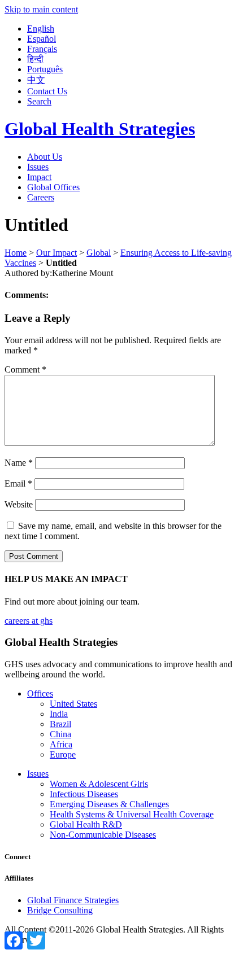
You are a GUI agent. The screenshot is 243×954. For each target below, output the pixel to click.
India (59, 714)
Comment (25, 369)
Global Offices (53, 187)
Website (19, 504)
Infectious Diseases (84, 794)
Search (39, 101)
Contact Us (47, 91)
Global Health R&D (86, 824)
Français (42, 49)
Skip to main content (41, 9)
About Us (44, 156)
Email (18, 483)
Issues (38, 167)
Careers (40, 197)
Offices (40, 693)
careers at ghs (29, 620)
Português (45, 69)
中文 (36, 80)
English (40, 28)
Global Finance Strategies (73, 900)
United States (73, 703)
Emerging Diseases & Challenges (109, 804)
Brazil (60, 724)
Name (19, 462)
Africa (61, 744)
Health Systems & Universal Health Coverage (132, 814)
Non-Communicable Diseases (103, 834)
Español (41, 38)
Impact (39, 177)
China (60, 734)
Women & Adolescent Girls (99, 784)
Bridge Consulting (60, 910)
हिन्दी (35, 59)
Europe (63, 754)
